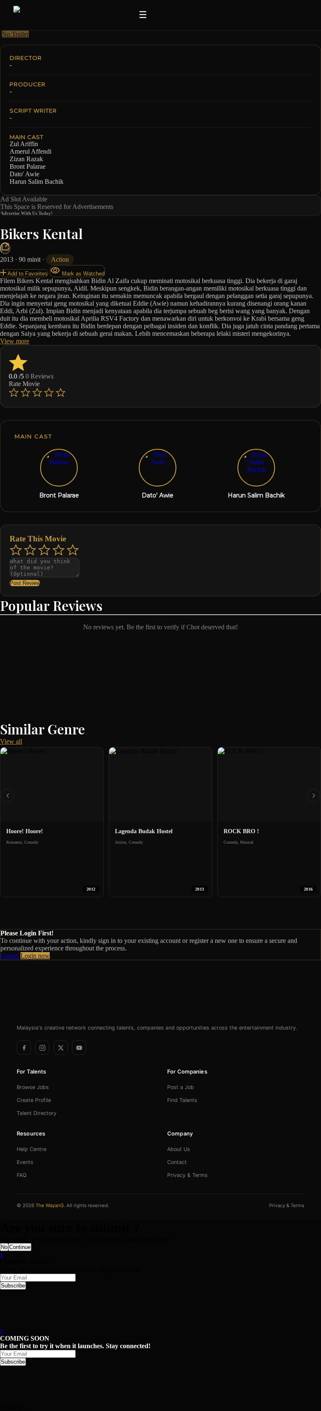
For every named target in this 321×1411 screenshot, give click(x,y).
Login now (35, 955)
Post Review (25, 583)
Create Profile (34, 1100)
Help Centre (31, 1149)
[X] (61, 1047)
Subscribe (13, 1285)
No (4, 1247)
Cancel (9, 955)
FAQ (22, 1175)
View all (11, 741)
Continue (20, 1247)
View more (14, 341)
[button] (7, 795)
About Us (178, 1149)
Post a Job (180, 1087)
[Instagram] (42, 1047)
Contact (177, 1162)
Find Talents (182, 1100)
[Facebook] (24, 1047)
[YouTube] (79, 1047)
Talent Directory (36, 1113)
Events (25, 1162)
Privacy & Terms (187, 1175)
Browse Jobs (33, 1087)
